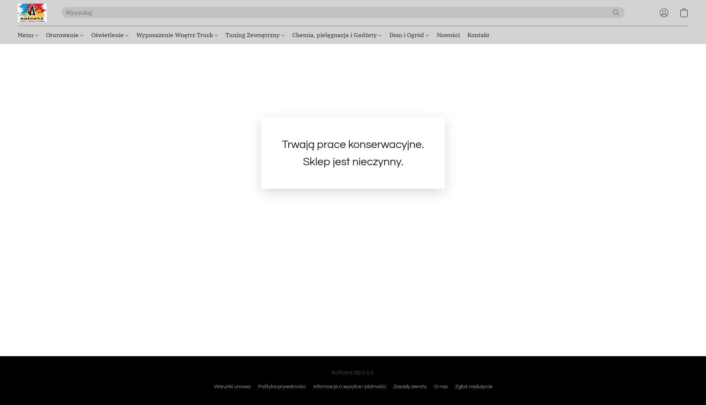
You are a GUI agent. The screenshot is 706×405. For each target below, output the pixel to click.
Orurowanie (63, 35)
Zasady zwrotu (410, 386)
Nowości (448, 35)
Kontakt (478, 35)
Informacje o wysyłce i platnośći (349, 386)
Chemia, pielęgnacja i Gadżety (335, 35)
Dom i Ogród (407, 35)
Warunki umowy (232, 386)
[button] (32, 13)
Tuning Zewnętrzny (253, 35)
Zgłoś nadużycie (473, 386)
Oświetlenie (108, 35)
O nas (441, 386)
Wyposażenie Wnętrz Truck (175, 35)
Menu (26, 35)
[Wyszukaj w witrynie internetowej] (616, 12)
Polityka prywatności (282, 386)
